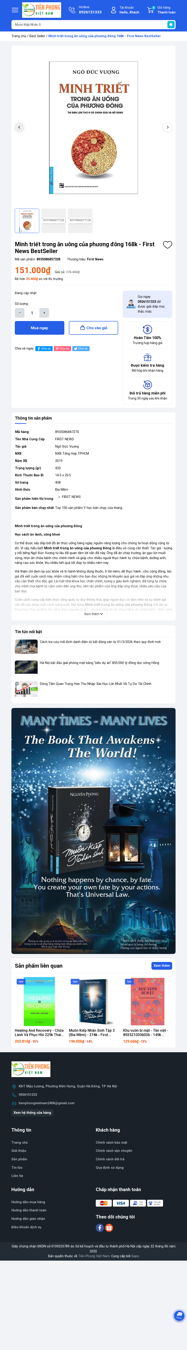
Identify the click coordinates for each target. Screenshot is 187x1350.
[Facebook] (100, 1228)
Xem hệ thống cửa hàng (32, 1113)
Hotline (90, 10)
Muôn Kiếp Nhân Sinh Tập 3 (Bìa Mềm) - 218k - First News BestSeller (92, 1034)
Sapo (135, 1256)
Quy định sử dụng (110, 1168)
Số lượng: (22, 304)
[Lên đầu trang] (179, 1328)
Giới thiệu (18, 1151)
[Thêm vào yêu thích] (167, 244)
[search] (171, 24)
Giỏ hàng (164, 10)
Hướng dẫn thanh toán (29, 1210)
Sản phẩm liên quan (38, 966)
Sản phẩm (19, 1159)
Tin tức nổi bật (28, 631)
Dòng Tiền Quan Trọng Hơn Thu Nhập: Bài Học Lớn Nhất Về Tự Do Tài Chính (95, 684)
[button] (167, 127)
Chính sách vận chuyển (114, 1151)
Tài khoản (129, 10)
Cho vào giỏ (96, 328)
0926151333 (28, 1095)
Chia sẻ (45, 348)
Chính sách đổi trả (110, 1159)
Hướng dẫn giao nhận (28, 1219)
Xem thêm (162, 966)
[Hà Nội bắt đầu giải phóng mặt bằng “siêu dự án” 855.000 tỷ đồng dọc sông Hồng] (26, 669)
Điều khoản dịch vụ (26, 1227)
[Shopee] (109, 1228)
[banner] (93, 831)
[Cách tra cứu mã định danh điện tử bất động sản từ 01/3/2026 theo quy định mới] (26, 648)
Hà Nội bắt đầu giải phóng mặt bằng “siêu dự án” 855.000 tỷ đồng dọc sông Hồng (99, 663)
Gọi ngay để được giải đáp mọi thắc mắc (151, 304)
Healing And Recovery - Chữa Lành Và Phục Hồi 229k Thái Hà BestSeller (39, 1034)
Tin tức (17, 1168)
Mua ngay (39, 328)
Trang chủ (18, 36)
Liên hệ (17, 1176)
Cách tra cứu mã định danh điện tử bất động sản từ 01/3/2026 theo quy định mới (100, 642)
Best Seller (37, 36)
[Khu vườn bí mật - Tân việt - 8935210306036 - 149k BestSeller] (147, 1001)
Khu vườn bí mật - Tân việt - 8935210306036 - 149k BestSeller (145, 1034)
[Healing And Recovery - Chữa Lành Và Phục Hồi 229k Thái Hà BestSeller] (39, 1001)
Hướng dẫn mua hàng (28, 1202)
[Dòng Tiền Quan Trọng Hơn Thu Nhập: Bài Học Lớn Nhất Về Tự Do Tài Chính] (26, 690)
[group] (93, 127)
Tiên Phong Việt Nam (94, 1256)
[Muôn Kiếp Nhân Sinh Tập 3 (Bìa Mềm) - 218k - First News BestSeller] (93, 1001)
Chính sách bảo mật (111, 1143)
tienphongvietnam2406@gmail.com (47, 1103)
